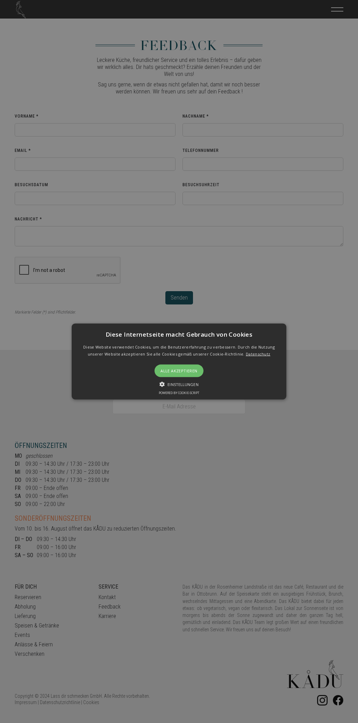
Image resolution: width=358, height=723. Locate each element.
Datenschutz (258, 353)
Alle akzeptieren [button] (178, 370)
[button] (179, 362)
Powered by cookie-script (179, 392)
